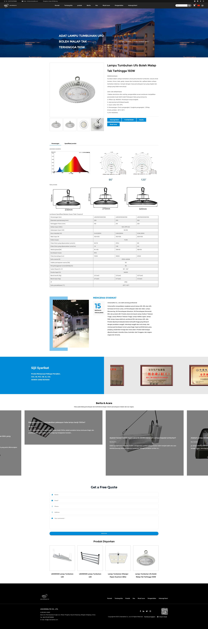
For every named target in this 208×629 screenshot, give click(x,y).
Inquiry (141, 120)
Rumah (57, 5)
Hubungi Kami (132, 5)
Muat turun (106, 5)
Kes (96, 5)
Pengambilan (119, 5)
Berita (89, 5)
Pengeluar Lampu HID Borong (50, 1)
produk (79, 5)
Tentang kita (68, 5)
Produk (127, 598)
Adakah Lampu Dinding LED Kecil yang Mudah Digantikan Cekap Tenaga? (58, 438)
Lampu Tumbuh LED (140, 41)
